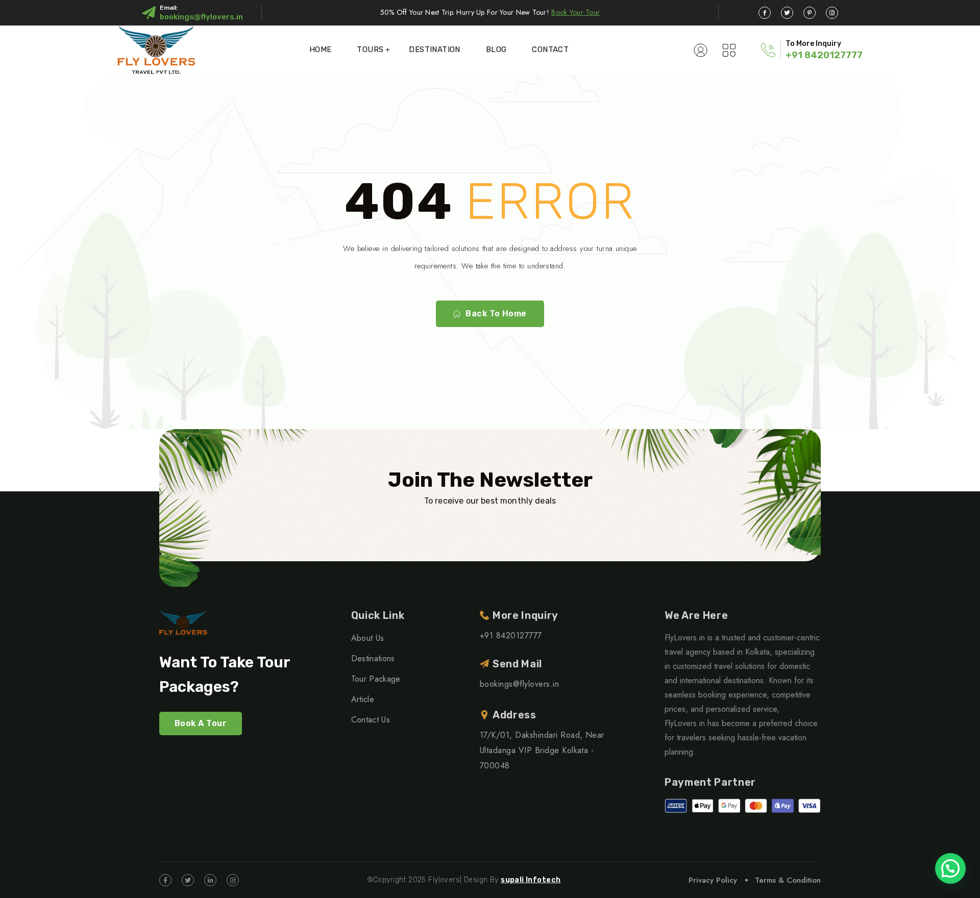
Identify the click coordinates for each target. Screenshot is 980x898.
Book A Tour (201, 723)
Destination (434, 49)
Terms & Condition (788, 880)
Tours (370, 49)
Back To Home (496, 313)
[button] (950, 868)
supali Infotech (530, 880)
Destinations (373, 658)
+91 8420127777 (824, 55)
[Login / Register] (700, 49)
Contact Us (370, 720)
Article (362, 699)
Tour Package (376, 679)
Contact (550, 49)
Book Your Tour (575, 12)
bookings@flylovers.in (201, 16)
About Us (367, 638)
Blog (496, 49)
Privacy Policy (713, 880)
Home (320, 49)
